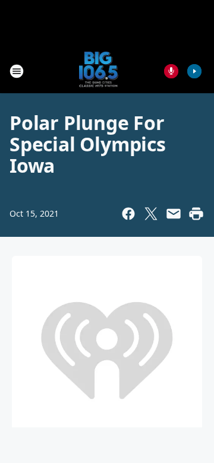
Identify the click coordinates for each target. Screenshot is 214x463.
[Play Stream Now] (194, 71)
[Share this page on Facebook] (128, 213)
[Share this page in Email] (173, 213)
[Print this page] (196, 213)
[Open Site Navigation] (17, 71)
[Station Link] (99, 71)
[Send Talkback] (171, 71)
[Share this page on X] (151, 213)
